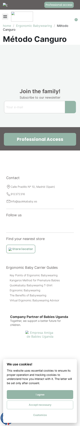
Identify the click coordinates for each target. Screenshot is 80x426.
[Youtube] (21, 224)
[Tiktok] (38, 224)
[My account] (69, 17)
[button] (59, 5)
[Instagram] (12, 224)
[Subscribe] (70, 107)
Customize (40, 415)
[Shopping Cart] (75, 16)
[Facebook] (29, 224)
